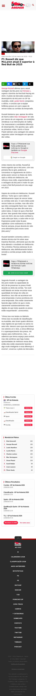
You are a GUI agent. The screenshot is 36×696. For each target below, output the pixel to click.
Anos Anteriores (18, 566)
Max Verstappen (20, 117)
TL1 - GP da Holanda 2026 (13, 516)
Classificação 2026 (18, 561)
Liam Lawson (11, 467)
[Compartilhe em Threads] (30, 84)
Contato (18, 623)
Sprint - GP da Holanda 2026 (14, 499)
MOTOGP (18, 585)
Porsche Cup (18, 599)
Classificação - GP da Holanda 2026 (16, 492)
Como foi (28, 408)
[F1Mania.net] (18, 5)
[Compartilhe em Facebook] (9, 84)
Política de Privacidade (18, 664)
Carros (18, 609)
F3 (18, 580)
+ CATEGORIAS (18, 613)
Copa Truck (18, 604)
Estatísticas (18, 571)
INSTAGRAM (18, 637)
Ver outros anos (25, 522)
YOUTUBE (18, 628)
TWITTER (18, 632)
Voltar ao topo (18, 538)
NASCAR (18, 590)
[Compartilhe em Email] (14, 84)
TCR (18, 594)
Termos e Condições (18, 669)
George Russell (8, 88)
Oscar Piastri (10, 460)
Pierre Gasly (10, 470)
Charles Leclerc (11, 454)
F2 (18, 576)
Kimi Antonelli (11, 441)
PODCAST (18, 647)
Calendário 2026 (18, 557)
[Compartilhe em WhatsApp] (4, 84)
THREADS (18, 642)
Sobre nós (18, 618)
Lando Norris (19, 101)
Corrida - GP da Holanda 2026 (14, 485)
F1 (3, 53)
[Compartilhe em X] (20, 84)
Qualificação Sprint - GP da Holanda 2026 (16, 507)
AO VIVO (18, 547)
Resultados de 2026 (11, 522)
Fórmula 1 (26, 91)
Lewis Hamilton (11, 447)
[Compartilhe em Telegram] (25, 84)
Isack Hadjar (10, 463)
